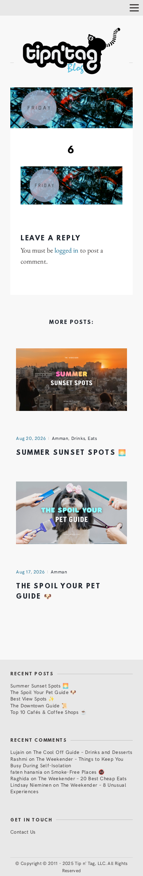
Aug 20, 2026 (31, 438)
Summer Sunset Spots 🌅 (71, 453)
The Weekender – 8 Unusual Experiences (68, 787)
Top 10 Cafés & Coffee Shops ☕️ (48, 712)
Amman (60, 438)
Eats (92, 438)
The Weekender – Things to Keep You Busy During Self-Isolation (67, 761)
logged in (67, 250)
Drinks (78, 438)
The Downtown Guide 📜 (39, 705)
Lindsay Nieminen (30, 784)
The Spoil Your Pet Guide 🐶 (43, 692)
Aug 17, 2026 (30, 571)
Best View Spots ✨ (32, 698)
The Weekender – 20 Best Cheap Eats (82, 778)
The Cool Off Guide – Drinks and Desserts (82, 752)
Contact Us (23, 831)
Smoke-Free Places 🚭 (77, 771)
